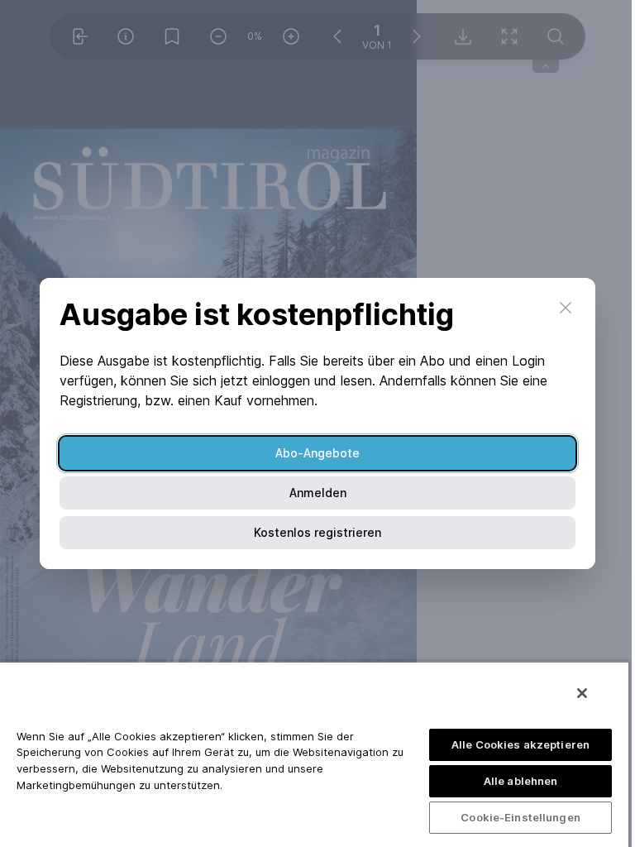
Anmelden (317, 493)
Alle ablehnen (521, 780)
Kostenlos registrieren (317, 532)
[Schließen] (582, 693)
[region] (314, 754)
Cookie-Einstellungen (520, 817)
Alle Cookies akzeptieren (520, 744)
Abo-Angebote (317, 453)
